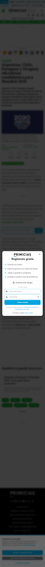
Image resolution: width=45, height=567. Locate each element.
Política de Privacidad (29, 307)
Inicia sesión (29, 313)
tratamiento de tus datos (22, 309)
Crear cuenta (22, 302)
